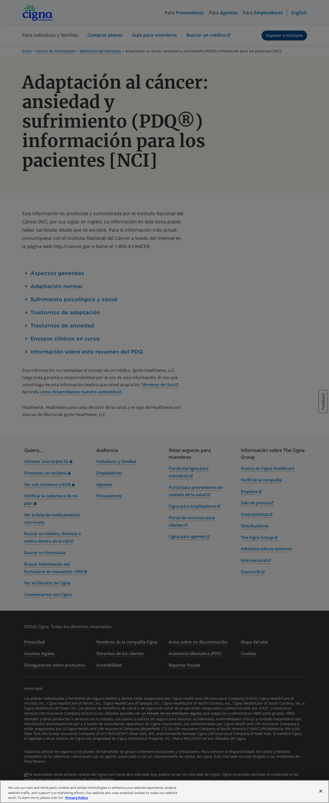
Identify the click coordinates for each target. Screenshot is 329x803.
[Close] (320, 791)
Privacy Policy (76, 797)
